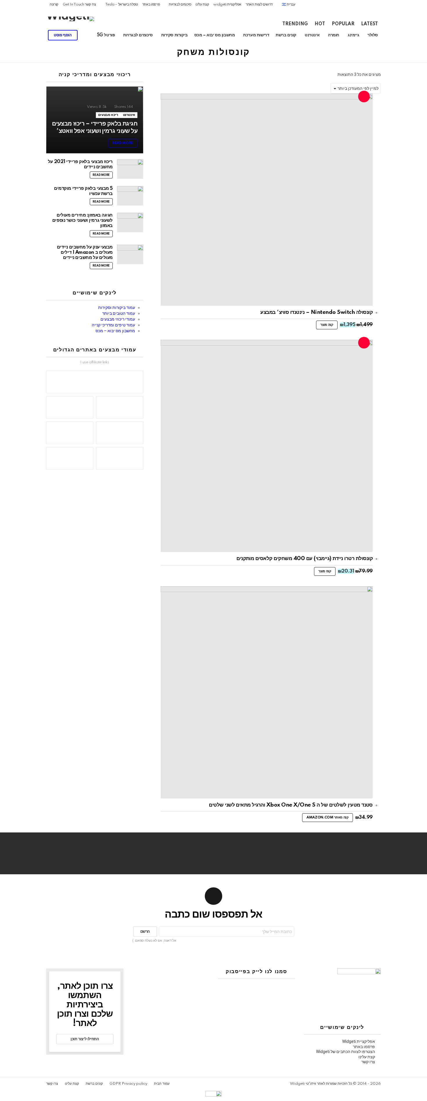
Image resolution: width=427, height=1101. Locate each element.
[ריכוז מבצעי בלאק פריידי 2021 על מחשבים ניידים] (130, 169)
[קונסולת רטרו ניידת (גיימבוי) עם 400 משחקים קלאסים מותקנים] (267, 446)
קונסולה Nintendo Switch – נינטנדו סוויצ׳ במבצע (316, 312)
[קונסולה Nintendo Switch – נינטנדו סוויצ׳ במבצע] (267, 200)
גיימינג (353, 35)
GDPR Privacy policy (128, 1084)
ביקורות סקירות (174, 35)
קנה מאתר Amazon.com (327, 817)
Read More (101, 175)
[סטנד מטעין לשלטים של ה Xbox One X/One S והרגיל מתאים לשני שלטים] (267, 692)
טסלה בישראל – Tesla (121, 4)
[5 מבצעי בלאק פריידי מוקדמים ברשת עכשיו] (130, 195)
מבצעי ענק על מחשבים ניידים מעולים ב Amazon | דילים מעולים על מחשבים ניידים (85, 252)
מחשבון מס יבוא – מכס (214, 35)
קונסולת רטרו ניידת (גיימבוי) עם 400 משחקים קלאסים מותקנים (304, 558)
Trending (295, 24)
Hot (320, 24)
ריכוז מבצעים (108, 115)
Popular (343, 24)
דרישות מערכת (256, 35)
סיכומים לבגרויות (180, 4)
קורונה (54, 4)
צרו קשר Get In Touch (79, 4)
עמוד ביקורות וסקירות (116, 307)
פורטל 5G (106, 35)
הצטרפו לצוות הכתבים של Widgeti (345, 1051)
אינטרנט (312, 35)
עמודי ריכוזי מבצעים (118, 319)
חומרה (333, 35)
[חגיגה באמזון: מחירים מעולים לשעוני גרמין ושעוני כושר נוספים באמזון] (130, 222)
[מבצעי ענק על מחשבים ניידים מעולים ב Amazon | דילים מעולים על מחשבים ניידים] (130, 254)
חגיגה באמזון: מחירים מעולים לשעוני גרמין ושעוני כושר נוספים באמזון (82, 220)
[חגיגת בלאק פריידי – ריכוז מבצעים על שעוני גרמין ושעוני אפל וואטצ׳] (94, 119)
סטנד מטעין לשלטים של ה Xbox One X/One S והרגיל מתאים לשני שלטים (291, 805)
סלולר (372, 35)
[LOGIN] (11, 35)
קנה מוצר (326, 325)
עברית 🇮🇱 (288, 4)
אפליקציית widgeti (227, 4)
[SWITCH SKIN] (31, 35)
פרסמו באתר (151, 4)
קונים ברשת (286, 35)
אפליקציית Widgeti (358, 1041)
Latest (369, 24)
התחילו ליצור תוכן (85, 1039)
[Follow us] (41, 35)
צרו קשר (368, 1061)
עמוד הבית (162, 1084)
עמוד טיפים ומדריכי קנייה (113, 325)
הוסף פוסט (63, 35)
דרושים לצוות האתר (259, 4)
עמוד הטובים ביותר (118, 313)
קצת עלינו (202, 4)
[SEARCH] (21, 35)
